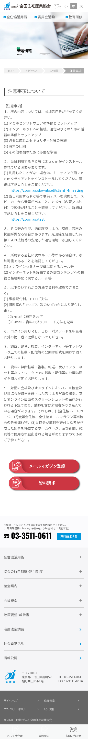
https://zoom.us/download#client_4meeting (47, 190)
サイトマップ (11, 701)
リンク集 (49, 709)
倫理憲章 (49, 701)
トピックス (31, 71)
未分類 (53, 71)
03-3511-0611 (31, 536)
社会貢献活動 (14, 643)
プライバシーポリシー (16, 709)
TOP (11, 71)
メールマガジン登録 (47, 466)
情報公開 (10, 657)
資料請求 (47, 483)
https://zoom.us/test (28, 219)
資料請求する (68, 536)
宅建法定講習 (14, 629)
